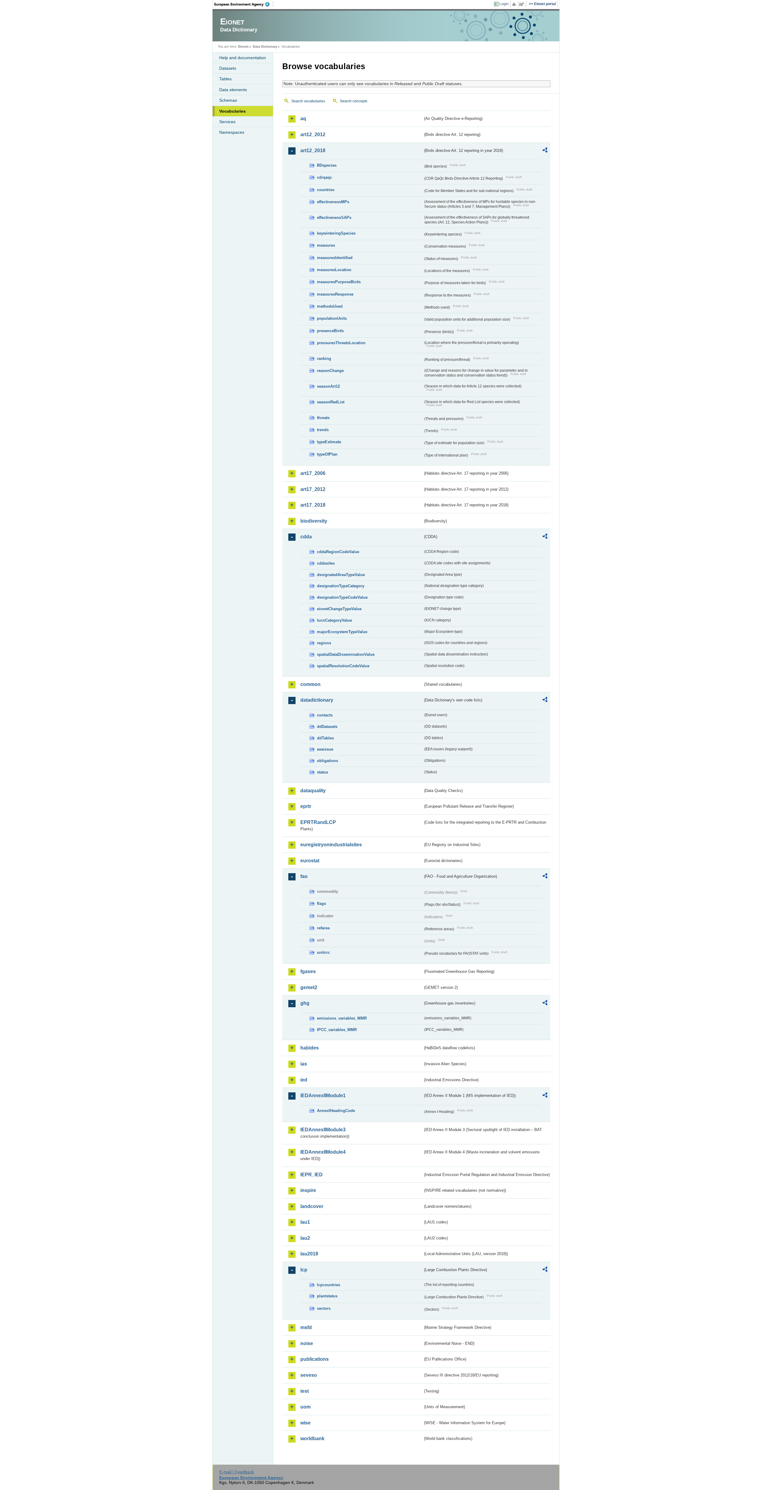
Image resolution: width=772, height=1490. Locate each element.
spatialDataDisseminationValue (346, 654)
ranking (324, 358)
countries (325, 189)
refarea (323, 928)
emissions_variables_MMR (342, 1018)
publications (314, 1359)
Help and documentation (242, 57)
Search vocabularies (308, 101)
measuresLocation (334, 270)
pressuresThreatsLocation (341, 343)
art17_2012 (312, 489)
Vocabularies (232, 111)
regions (324, 643)
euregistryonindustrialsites (331, 844)
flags (321, 903)
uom (305, 1406)
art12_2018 (312, 150)
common (310, 684)
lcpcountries (328, 1285)
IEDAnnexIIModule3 (323, 1129)
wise (305, 1422)
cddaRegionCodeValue (338, 552)
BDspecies (327, 165)
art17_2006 (312, 473)
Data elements (233, 89)
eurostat (309, 860)
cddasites (326, 563)
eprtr (305, 806)
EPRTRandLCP (318, 822)
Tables (225, 78)
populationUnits (332, 318)
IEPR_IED (311, 1174)
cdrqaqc (324, 177)
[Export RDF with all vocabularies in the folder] (545, 151)
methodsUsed (330, 306)
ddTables (325, 738)
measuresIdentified (335, 257)
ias (303, 1063)
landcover (311, 1206)
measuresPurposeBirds (339, 282)
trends (323, 430)
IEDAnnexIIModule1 (323, 1095)
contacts (325, 715)
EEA (244, 4)
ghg (304, 1003)
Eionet (243, 46)
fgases (308, 971)
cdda (306, 536)
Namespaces (231, 132)
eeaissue (325, 749)
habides (309, 1047)
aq (303, 118)
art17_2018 (312, 505)
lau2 (305, 1238)
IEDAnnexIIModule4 (323, 1152)
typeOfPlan (327, 454)
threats (323, 417)
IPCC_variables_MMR (337, 1029)
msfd (306, 1327)
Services (227, 121)
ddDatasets (327, 726)
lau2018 (309, 1253)
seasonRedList (330, 402)
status (322, 772)
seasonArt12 (328, 386)
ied (303, 1079)
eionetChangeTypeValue (339, 609)
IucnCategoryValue (334, 620)
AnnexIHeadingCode (336, 1110)
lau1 (305, 1222)
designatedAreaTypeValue (341, 574)
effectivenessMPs (333, 202)
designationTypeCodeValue (342, 597)
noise (306, 1343)
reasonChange (330, 370)
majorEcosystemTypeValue (342, 632)
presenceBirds (330, 330)
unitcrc (323, 952)
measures (326, 245)
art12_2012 (312, 134)
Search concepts (353, 101)
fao (304, 876)
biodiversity (313, 521)
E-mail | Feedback (236, 1471)
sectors (324, 1308)
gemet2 (308, 987)
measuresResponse (335, 294)
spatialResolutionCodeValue (343, 666)
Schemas (228, 100)
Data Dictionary (265, 46)
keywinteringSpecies (336, 233)
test (304, 1391)
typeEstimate (329, 442)
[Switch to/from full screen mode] (522, 4)
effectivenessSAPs (334, 217)
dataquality (313, 790)
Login (504, 4)
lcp (303, 1269)
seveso (308, 1375)
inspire (308, 1190)
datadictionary (316, 700)
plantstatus (327, 1296)
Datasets (227, 68)
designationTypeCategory (340, 586)
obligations (327, 760)
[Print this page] (514, 4)
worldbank (312, 1438)
